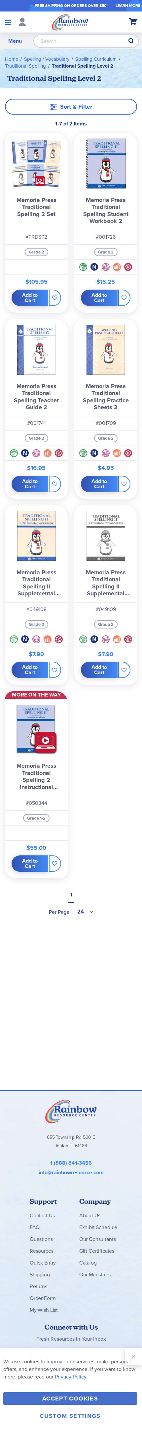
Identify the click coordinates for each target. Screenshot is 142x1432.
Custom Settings (70, 1416)
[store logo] (70, 22)
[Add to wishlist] (55, 298)
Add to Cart (30, 297)
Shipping (40, 1274)
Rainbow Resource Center (71, 1111)
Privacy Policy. (71, 1376)
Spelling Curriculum (96, 59)
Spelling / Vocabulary (46, 59)
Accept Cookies (70, 1398)
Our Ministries (95, 1274)
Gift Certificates (96, 1251)
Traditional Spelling (25, 66)
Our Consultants (97, 1239)
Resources (41, 1251)
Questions (41, 1239)
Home (11, 59)
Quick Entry (43, 1263)
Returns (38, 1286)
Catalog (88, 1263)
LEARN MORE (128, 6)
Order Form (42, 1298)
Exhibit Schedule (98, 1227)
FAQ (35, 1227)
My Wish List (44, 1310)
